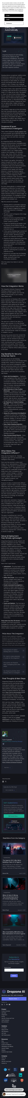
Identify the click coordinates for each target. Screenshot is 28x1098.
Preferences (9, 23)
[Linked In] (3, 744)
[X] (4, 1004)
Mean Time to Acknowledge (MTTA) (15, 692)
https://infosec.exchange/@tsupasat (12, 762)
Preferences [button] (20, 10)
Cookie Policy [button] (11, 9)
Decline (7, 19)
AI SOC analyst (19, 131)
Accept (7, 15)
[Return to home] (13, 991)
